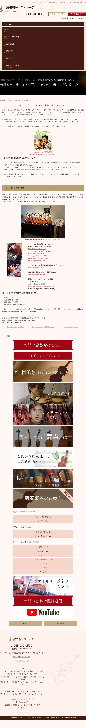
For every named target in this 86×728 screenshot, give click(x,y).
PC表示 (25, 623)
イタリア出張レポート (43, 563)
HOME (7, 30)
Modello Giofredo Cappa (37, 249)
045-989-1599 (35, 14)
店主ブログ (43, 555)
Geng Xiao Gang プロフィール (43, 327)
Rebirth (36, 279)
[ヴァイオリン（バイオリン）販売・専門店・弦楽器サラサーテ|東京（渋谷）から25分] (17, 8)
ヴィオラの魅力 (43, 521)
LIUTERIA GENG (14, 318)
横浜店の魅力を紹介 (22, 702)
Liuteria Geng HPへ (71, 327)
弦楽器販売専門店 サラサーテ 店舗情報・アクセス (22, 705)
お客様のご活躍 (43, 547)
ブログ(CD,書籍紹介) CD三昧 (43, 559)
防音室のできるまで (43, 532)
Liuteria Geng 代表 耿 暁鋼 (43, 152)
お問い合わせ (57, 14)
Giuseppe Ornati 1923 (36, 253)
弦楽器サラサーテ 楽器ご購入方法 (22, 699)
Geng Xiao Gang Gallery (15, 327)
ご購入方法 (8, 59)
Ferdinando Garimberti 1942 (38, 258)
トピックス (43, 568)
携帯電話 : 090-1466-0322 (21, 649)
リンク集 (43, 572)
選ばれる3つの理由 (11, 37)
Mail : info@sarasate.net (21, 656)
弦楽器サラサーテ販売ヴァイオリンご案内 (22, 674)
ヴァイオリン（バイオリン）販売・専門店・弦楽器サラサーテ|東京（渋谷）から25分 (42, 717)
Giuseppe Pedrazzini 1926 (37, 256)
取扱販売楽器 (9, 44)
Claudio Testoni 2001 (35, 267)
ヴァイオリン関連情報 (43, 517)
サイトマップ (22, 708)
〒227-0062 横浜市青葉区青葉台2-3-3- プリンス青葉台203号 (21, 653)
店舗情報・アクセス (11, 66)
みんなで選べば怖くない (43, 536)
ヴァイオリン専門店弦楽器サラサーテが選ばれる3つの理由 (22, 671)
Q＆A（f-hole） (43, 551)
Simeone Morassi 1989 (36, 274)
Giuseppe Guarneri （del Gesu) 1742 (41, 286)
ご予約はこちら (77, 14)
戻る (8, 336)
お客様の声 (8, 51)
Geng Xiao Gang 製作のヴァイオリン (43, 154)
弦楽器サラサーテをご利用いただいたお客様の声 (22, 691)
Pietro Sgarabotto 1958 (36, 261)
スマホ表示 (60, 623)
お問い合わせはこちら (21, 661)
